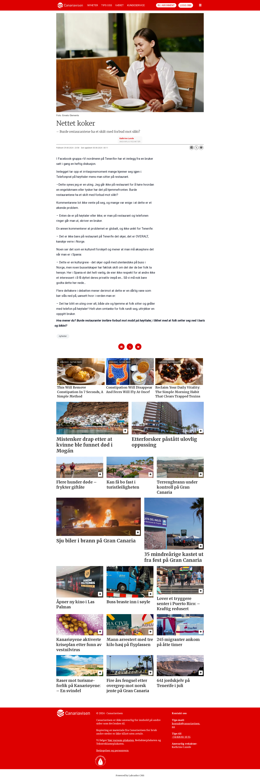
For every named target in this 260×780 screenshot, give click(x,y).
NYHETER (92, 5)
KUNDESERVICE (136, 5)
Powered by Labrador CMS (130, 775)
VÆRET (119, 5)
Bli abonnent (166, 5)
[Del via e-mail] (201, 147)
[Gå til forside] (70, 5)
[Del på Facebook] (191, 147)
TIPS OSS (106, 5)
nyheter (63, 336)
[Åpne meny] (200, 5)
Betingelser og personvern (112, 750)
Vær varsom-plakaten (121, 740)
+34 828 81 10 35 (181, 737)
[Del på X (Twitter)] (196, 147)
